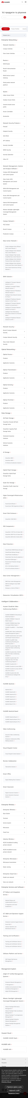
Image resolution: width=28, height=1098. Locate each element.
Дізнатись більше (6, 1082)
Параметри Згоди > (14, 1093)
